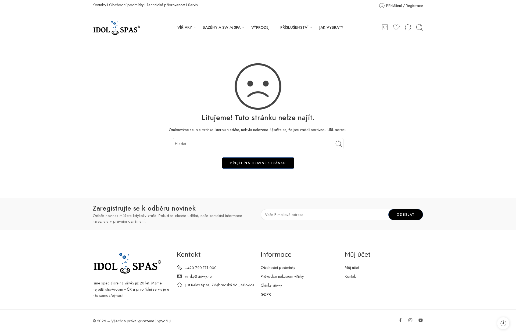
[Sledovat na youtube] (420, 320)
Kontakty (99, 5)
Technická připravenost (165, 5)
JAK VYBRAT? (331, 27)
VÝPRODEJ (260, 27)
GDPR (266, 294)
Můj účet (352, 267)
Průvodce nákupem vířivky (282, 276)
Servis (193, 5)
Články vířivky (271, 285)
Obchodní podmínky (126, 5)
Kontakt (351, 276)
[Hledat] (419, 27)
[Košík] (385, 27)
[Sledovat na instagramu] (410, 320)
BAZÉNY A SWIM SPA (222, 27)
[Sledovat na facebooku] (400, 320)
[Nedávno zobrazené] (503, 323)
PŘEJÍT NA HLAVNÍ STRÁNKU (258, 163)
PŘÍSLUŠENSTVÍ (294, 27)
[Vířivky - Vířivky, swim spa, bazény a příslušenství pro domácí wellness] (116, 27)
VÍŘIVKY (184, 27)
